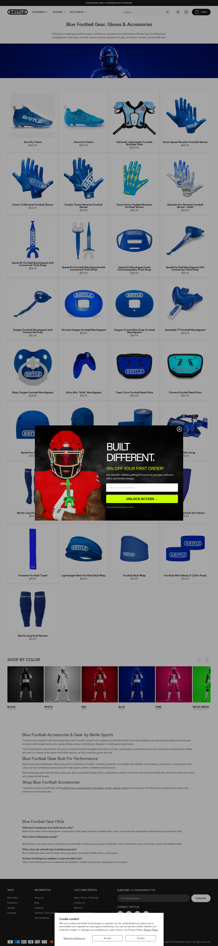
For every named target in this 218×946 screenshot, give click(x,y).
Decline (141, 938)
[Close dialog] (179, 429)
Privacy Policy (151, 929)
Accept (107, 938)
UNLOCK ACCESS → (142, 499)
